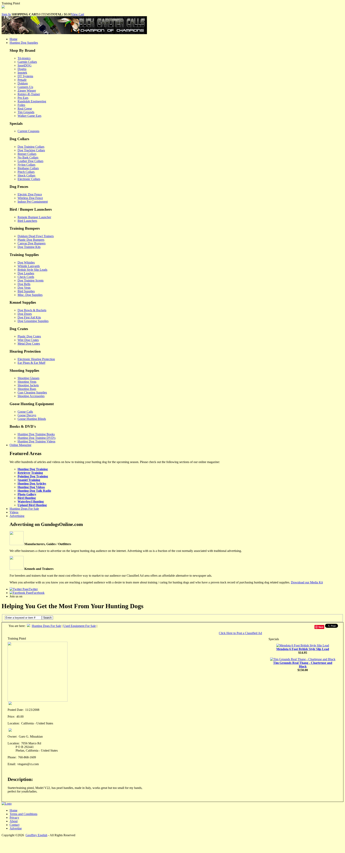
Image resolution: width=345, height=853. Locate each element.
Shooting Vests (27, 381)
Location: (14, 723)
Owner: (12, 736)
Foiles (21, 105)
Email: (12, 764)
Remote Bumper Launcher (34, 217)
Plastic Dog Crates (29, 336)
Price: (11, 716)
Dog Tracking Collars (31, 150)
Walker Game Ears (29, 115)
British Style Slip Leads (32, 269)
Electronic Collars (29, 179)
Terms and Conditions (23, 814)
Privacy (14, 817)
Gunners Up (25, 87)
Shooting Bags (27, 389)
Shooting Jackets (28, 385)
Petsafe (22, 79)
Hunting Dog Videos (31, 487)
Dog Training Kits (29, 247)
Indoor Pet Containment (33, 201)
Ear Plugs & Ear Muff (31, 362)
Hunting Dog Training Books (36, 434)
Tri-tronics (24, 58)
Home (13, 39)
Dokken (23, 83)
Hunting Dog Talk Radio (34, 490)
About (14, 821)
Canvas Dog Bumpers (32, 243)
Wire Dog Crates (28, 340)
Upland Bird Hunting (32, 505)
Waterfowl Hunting (31, 501)
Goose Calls (25, 411)
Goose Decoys (27, 415)
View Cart (77, 14)
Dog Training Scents (31, 280)
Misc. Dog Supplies (30, 295)
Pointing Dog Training (33, 476)
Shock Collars (26, 175)
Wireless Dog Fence (30, 198)
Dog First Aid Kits (29, 317)
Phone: (12, 757)
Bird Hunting (27, 498)
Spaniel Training (29, 480)
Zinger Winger (27, 90)
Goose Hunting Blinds (32, 419)
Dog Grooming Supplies (33, 321)
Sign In (6, 14)
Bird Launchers (27, 220)
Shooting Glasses (28, 378)
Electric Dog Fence (30, 194)
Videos (14, 512)
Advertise (16, 828)
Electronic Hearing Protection (36, 359)
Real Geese (25, 108)
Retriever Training (30, 472)
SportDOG (25, 65)
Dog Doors (25, 313)
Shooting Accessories (31, 396)
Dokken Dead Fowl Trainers (36, 236)
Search (47, 617)
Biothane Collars (28, 168)
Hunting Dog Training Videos (36, 441)
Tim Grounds (26, 112)
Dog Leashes (26, 273)
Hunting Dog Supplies (24, 42)
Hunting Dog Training (33, 469)
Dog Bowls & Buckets (32, 310)
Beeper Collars (27, 154)
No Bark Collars (28, 157)
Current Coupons (28, 131)
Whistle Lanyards (29, 266)
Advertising (17, 516)
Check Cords (26, 277)
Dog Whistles (26, 262)
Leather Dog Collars (30, 161)
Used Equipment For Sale (79, 626)
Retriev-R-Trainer (29, 94)
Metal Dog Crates (29, 343)
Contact (14, 824)
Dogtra (22, 69)
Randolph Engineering (32, 101)
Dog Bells (24, 284)
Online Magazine (20, 445)
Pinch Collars (26, 172)
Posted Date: (16, 709)
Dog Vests (24, 287)
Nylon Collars (26, 164)
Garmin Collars (27, 61)
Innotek (22, 72)
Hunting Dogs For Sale (24, 508)
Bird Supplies (26, 291)
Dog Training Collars (31, 146)
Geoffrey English (36, 835)
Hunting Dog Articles (32, 483)
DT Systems (25, 76)
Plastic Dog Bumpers (31, 239)
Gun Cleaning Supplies (32, 392)
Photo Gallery (27, 494)
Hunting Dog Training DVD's (37, 437)
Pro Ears (23, 97)
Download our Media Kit (307, 582)
